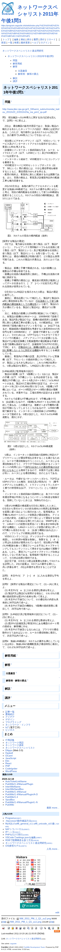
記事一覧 (9, 711)
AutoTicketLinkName (16, 781)
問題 (15, 60)
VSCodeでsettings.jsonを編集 (23, 837)
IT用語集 (9, 740)
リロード (51, 39)
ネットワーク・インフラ (17, 724)
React (8, 763)
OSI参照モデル (16, 845)
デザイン (9, 719)
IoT (7, 727)
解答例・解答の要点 (28, 74)
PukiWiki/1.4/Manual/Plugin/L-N (21, 802)
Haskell (9, 753)
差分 (29, 39)
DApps (8, 750)
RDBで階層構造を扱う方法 (22, 840)
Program (13, 818)
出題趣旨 (22, 70)
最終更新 (25, 42)
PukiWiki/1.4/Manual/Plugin (19, 784)
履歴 (36, 39)
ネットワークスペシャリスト (20, 747)
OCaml (9, 755)
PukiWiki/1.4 (11, 797)
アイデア (9, 717)
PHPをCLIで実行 (16, 834)
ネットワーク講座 (14, 745)
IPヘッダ (12, 832)
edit (57, 912)
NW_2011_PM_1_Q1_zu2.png (35, 918)
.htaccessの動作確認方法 (21, 820)
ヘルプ (35, 42)
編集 (16, 39)
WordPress (11, 771)
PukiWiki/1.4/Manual (15, 791)
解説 (15, 78)
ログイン (45, 42)
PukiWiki (9, 804)
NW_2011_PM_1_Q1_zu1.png (25, 921)
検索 (16, 42)
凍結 (22, 39)
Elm (7, 761)
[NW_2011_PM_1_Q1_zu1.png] (31, 216)
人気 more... (53, 849)
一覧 (10, 42)
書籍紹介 (9, 714)
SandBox (10, 799)
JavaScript (10, 758)
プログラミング (13, 722)
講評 (15, 81)
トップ (6, 39)
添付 (42, 39)
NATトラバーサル (17, 829)
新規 (3, 42)
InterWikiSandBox (14, 789)
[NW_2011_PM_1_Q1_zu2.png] (31, 431)
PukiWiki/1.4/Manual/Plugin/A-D (21, 794)
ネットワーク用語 (14, 742)
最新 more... (53, 807)
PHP (7, 766)
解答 (15, 66)
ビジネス (9, 729)
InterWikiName (12, 786)
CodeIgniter (11, 768)
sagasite (13, 943)
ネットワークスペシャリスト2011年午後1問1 (29, 13)
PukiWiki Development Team (34, 947)
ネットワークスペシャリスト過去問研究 (22, 50)
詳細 (4, 922)
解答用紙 (17, 63)
